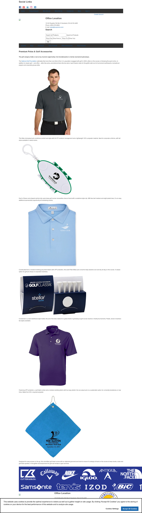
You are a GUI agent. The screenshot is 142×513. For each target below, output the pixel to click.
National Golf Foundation (29, 61)
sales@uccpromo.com (56, 27)
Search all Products (72, 35)
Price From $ (57, 38)
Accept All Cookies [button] (130, 509)
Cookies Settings (112, 509)
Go (48, 42)
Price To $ (72, 38)
